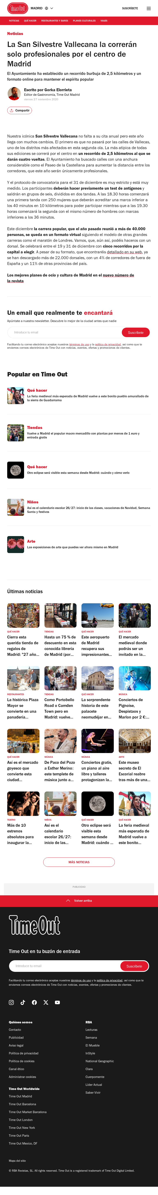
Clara (89, 1069)
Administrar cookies (22, 1077)
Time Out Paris (19, 1136)
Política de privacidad (23, 1053)
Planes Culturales (84, 21)
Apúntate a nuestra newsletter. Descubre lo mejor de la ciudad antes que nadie (61, 321)
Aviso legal (16, 1046)
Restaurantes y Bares (54, 21)
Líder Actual (94, 1085)
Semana (91, 1038)
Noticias (14, 21)
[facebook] (34, 1002)
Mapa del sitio (17, 1161)
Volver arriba (83, 901)
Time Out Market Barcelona (27, 1112)
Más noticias (79, 862)
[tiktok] (22, 1002)
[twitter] (45, 1002)
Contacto (15, 1030)
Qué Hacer (30, 21)
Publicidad (16, 1038)
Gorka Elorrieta (58, 91)
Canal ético (16, 1069)
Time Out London (21, 1120)
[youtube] (57, 1002)
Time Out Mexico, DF (23, 1144)
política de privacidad (108, 345)
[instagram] (11, 1002)
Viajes (104, 21)
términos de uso (79, 345)
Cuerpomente (95, 1077)
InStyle (90, 1053)
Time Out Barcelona (22, 1104)
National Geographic (100, 1061)
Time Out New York (22, 1128)
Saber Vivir (93, 1093)
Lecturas (91, 1030)
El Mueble (93, 1046)
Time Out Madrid (20, 1096)
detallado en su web (124, 253)
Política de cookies (21, 1061)
